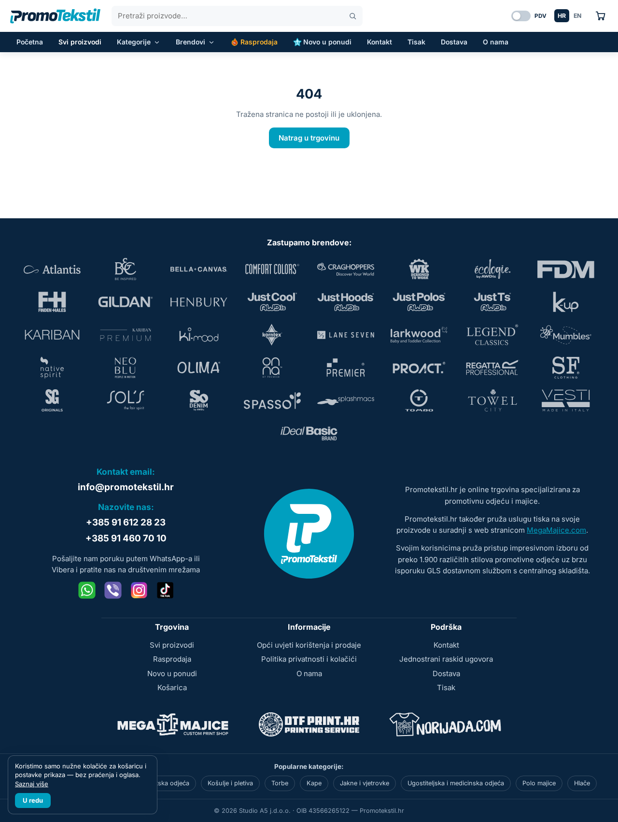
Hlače (582, 783)
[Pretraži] (353, 16)
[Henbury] (198, 302)
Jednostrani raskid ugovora (446, 659)
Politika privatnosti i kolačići (309, 659)
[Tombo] (419, 400)
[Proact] (419, 367)
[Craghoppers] (345, 269)
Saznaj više (31, 784)
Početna (29, 42)
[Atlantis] (52, 269)
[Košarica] (600, 16)
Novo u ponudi (327, 42)
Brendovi (190, 42)
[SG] (52, 400)
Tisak (416, 42)
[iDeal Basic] (309, 433)
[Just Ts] (492, 302)
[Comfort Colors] (272, 269)
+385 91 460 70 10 (126, 538)
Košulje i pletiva (230, 783)
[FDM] (565, 269)
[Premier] (345, 367)
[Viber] (113, 590)
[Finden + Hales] (52, 302)
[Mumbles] (565, 335)
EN (577, 15)
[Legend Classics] (492, 335)
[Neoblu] (125, 367)
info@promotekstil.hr (126, 487)
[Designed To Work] (419, 269)
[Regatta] (492, 367)
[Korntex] (272, 335)
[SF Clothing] (565, 367)
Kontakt (379, 42)
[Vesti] (565, 400)
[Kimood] (198, 335)
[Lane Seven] (345, 335)
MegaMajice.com (556, 530)
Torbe (279, 783)
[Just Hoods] (345, 302)
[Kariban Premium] (125, 335)
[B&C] (125, 269)
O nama (495, 42)
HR (562, 15)
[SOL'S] (125, 400)
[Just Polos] (419, 302)
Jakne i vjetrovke (364, 783)
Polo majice (539, 783)
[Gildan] (125, 302)
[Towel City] (492, 400)
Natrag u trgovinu (309, 137)
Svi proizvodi (79, 42)
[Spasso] (272, 400)
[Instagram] (139, 590)
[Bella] (198, 269)
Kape (314, 783)
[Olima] (198, 367)
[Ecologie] (492, 269)
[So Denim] (198, 400)
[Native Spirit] (52, 367)
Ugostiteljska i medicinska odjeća (455, 783)
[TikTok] (165, 590)
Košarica (172, 687)
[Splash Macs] (345, 400)
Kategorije (134, 42)
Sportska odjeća (165, 783)
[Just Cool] (272, 302)
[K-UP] (565, 302)
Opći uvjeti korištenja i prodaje (309, 645)
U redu (33, 800)
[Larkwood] (419, 335)
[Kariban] (52, 335)
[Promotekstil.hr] (55, 16)
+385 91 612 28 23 (126, 522)
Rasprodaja (259, 42)
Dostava (454, 42)
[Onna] (272, 367)
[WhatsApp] (87, 590)
